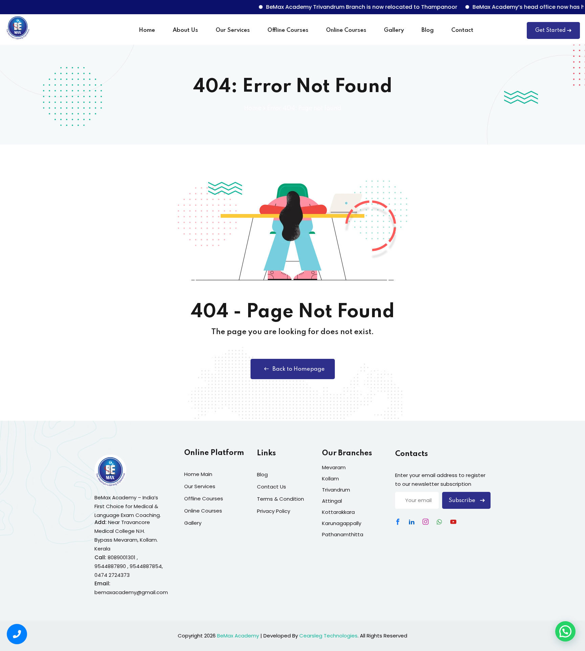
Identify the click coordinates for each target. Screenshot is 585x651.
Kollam (330, 478)
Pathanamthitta (342, 534)
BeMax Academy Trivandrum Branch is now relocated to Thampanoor (347, 7)
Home (147, 30)
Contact (462, 30)
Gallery (394, 30)
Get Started (550, 30)
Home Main (198, 474)
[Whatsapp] (439, 522)
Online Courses (346, 30)
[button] (565, 631)
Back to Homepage (299, 369)
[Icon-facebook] (398, 522)
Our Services (233, 30)
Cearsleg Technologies (328, 635)
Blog (427, 30)
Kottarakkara (338, 512)
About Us (185, 30)
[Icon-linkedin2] (412, 522)
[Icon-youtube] (453, 522)
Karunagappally (341, 523)
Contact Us (271, 486)
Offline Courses (287, 30)
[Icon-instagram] (425, 522)
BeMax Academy (238, 635)
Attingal (332, 500)
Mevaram (334, 467)
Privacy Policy (273, 511)
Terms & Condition (280, 498)
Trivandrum (336, 489)
